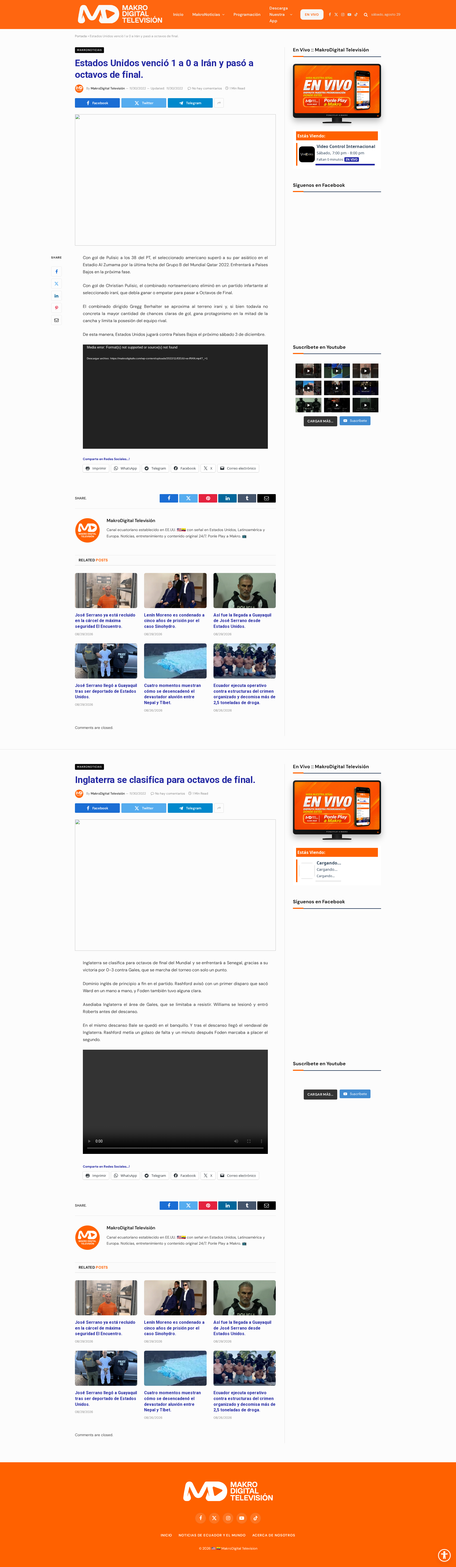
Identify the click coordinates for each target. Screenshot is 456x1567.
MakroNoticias (206, 14)
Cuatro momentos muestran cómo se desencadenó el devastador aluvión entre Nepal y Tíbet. (172, 694)
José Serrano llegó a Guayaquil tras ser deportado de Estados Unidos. (106, 691)
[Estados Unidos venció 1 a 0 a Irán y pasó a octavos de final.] (175, 180)
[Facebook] (56, 271)
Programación (247, 14)
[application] (175, 397)
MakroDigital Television (239, 1548)
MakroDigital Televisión (108, 88)
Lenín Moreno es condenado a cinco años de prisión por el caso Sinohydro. (174, 621)
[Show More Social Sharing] (219, 103)
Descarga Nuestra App (278, 14)
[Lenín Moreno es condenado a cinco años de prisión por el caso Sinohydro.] (175, 590)
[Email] (56, 320)
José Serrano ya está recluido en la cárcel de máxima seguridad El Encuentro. (105, 621)
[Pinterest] (56, 308)
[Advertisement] (337, 471)
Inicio (178, 14)
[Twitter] (56, 283)
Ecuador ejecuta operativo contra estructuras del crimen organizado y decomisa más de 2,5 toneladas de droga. (244, 694)
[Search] (366, 15)
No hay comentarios (207, 88)
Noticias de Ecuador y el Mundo (212, 1535)
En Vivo (312, 14)
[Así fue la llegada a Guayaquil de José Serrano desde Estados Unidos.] (244, 590)
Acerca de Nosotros (273, 1535)
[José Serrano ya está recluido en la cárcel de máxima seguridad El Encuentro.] (106, 590)
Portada (81, 36)
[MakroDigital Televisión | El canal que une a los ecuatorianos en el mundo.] (120, 14)
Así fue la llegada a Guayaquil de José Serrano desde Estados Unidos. (242, 621)
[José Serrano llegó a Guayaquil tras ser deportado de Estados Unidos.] (106, 661)
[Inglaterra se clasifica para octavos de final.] (175, 885)
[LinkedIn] (56, 295)
